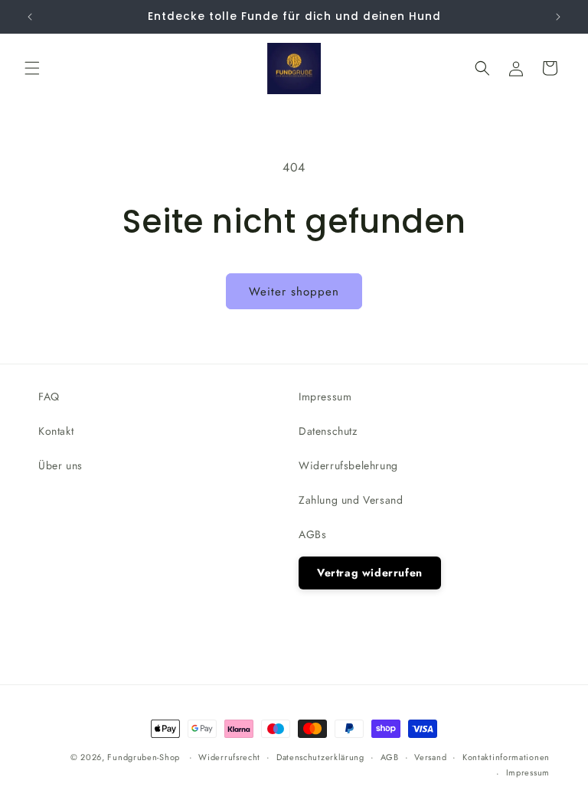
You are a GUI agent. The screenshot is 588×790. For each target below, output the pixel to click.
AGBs (312, 534)
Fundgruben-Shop (144, 757)
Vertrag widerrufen (370, 572)
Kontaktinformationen (506, 757)
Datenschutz (328, 431)
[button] (32, 68)
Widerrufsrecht (229, 757)
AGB (390, 757)
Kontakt (56, 431)
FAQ (49, 396)
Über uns (60, 465)
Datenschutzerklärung (320, 757)
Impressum (325, 396)
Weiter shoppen (294, 291)
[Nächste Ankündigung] (558, 17)
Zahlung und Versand (351, 500)
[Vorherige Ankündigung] (30, 17)
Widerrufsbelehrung (348, 465)
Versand (430, 757)
